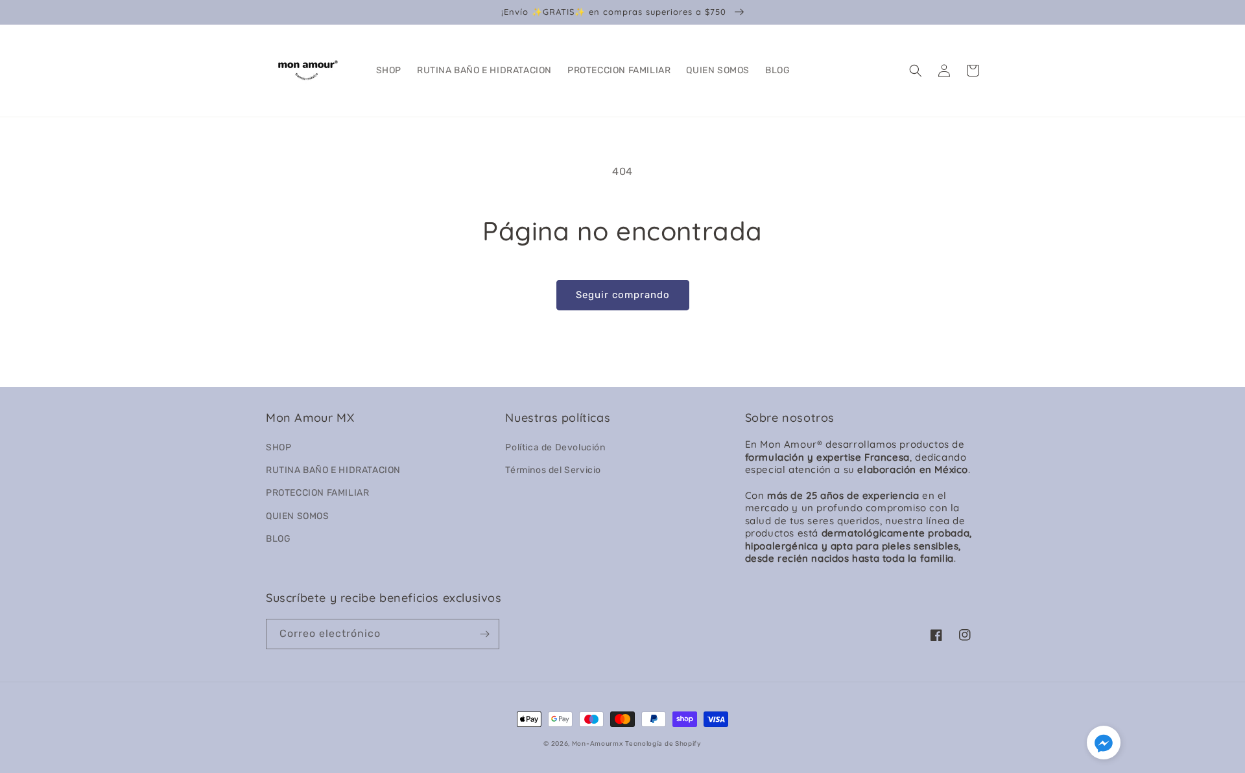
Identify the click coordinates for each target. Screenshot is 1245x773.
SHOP (278, 447)
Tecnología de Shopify (663, 744)
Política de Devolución (555, 447)
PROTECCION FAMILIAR (317, 492)
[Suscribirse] (484, 634)
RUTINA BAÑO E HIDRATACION (333, 470)
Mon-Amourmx (597, 744)
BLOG (278, 538)
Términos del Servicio (553, 470)
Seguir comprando (623, 295)
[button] (915, 70)
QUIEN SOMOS (297, 516)
